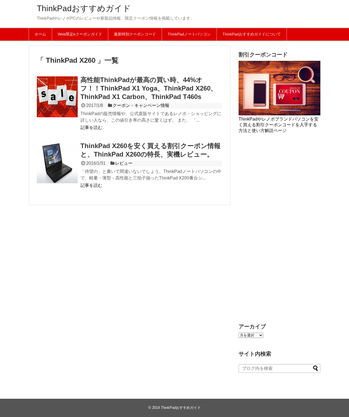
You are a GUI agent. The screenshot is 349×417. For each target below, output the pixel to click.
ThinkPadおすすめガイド (84, 8)
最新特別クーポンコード (135, 34)
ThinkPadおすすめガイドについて (251, 34)
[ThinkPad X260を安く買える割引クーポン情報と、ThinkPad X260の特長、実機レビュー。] (57, 162)
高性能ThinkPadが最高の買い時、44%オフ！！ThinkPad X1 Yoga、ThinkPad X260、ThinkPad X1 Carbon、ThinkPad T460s (148, 88)
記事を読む (91, 127)
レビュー (124, 163)
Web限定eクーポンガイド (80, 34)
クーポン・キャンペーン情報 (141, 105)
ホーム (40, 34)
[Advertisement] (279, 228)
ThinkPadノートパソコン (189, 34)
